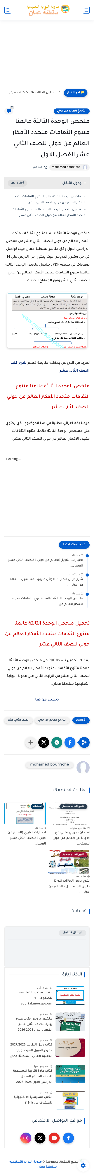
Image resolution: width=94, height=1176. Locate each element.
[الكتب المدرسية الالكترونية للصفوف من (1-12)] (70, 1100)
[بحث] (7, 10)
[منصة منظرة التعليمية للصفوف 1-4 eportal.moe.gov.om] (70, 995)
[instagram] (25, 1138)
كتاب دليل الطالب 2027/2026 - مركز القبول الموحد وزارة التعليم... (34, 92)
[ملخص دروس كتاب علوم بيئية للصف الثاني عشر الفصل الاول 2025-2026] (70, 1022)
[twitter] (40, 1138)
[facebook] (68, 1138)
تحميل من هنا (47, 700)
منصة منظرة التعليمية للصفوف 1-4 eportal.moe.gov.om (35, 998)
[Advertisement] (47, 56)
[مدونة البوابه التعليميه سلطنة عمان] (47, 10)
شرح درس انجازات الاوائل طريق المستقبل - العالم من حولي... (46, 582)
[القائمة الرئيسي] (86, 10)
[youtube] (54, 1138)
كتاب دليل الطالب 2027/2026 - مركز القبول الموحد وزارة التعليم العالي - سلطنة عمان (31, 1050)
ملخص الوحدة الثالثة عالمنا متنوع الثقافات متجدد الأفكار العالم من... (47, 601)
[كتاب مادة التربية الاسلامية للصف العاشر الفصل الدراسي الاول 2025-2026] (70, 1074)
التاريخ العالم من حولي (71, 111)
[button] (69, 742)
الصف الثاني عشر (18, 720)
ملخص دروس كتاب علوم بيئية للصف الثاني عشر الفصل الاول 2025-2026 (34, 1024)
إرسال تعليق (72, 932)
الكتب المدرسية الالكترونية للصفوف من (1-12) (33, 1100)
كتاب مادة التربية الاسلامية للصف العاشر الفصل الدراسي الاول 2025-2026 (32, 1077)
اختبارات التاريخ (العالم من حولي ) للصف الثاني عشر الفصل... (45, 563)
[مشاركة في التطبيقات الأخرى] (30, 742)
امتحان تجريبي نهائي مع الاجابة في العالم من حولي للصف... (71, 838)
